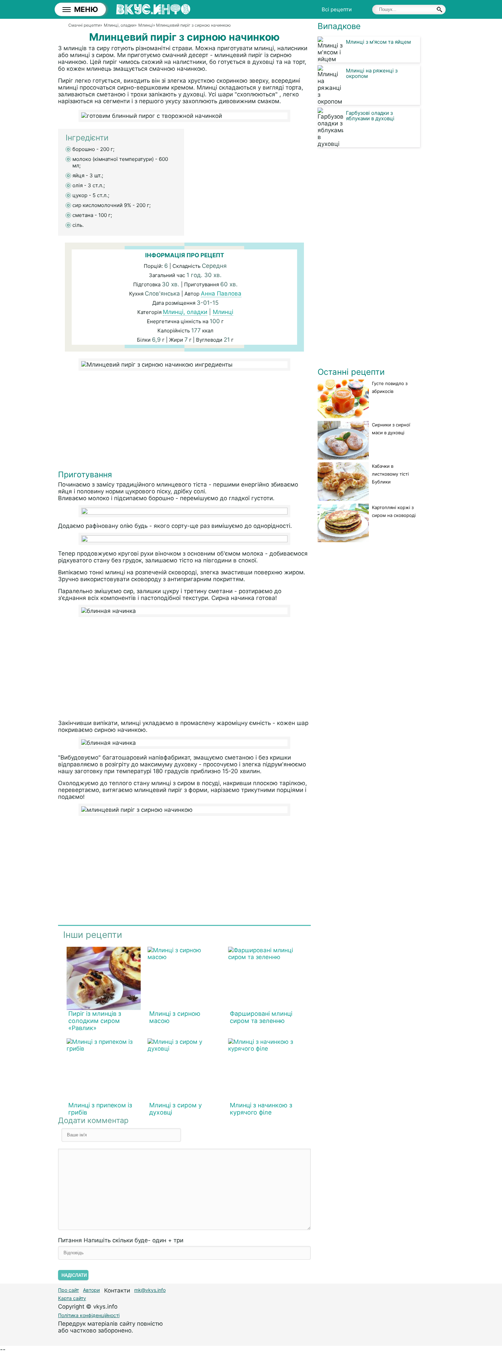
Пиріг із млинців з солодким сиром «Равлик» (94, 1020)
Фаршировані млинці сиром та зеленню (261, 1017)
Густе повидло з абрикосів (389, 387)
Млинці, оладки (185, 312)
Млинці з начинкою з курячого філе (261, 1109)
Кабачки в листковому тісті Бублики (390, 473)
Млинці (223, 312)
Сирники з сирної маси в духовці (391, 428)
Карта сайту (72, 1298)
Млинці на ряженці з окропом (372, 73)
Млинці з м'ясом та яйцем (378, 42)
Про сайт (68, 1290)
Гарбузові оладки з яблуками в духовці (370, 116)
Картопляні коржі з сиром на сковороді (394, 511)
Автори (91, 1290)
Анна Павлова (221, 293)
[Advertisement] (184, 422)
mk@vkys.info (150, 1290)
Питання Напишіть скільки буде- (120, 1240)
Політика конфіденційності (89, 1315)
